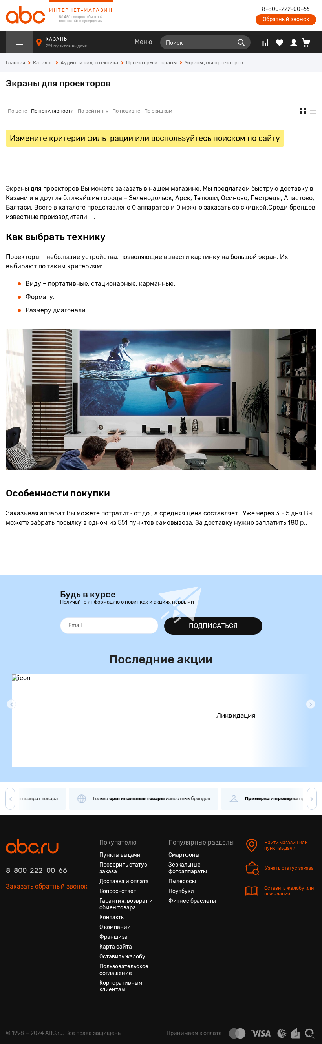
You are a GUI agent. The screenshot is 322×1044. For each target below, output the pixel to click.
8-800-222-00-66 (285, 9)
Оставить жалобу (122, 956)
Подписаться (213, 626)
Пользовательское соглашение (123, 969)
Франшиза (113, 937)
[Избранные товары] (279, 42)
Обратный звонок (286, 19)
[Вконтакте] (12, 923)
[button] (11, 704)
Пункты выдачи (120, 855)
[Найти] (241, 42)
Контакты (112, 917)
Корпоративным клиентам (121, 986)
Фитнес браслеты (192, 901)
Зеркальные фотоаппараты (187, 868)
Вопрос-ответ (117, 891)
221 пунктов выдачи (67, 46)
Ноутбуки (181, 891)
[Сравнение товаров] (265, 42)
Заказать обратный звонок (47, 886)
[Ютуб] (40, 923)
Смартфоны (183, 855)
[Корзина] (309, 42)
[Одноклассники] (26, 923)
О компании (115, 927)
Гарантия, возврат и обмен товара (126, 904)
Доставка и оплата (124, 881)
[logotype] (25, 15)
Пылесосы (182, 881)
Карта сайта (115, 947)
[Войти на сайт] (294, 42)
